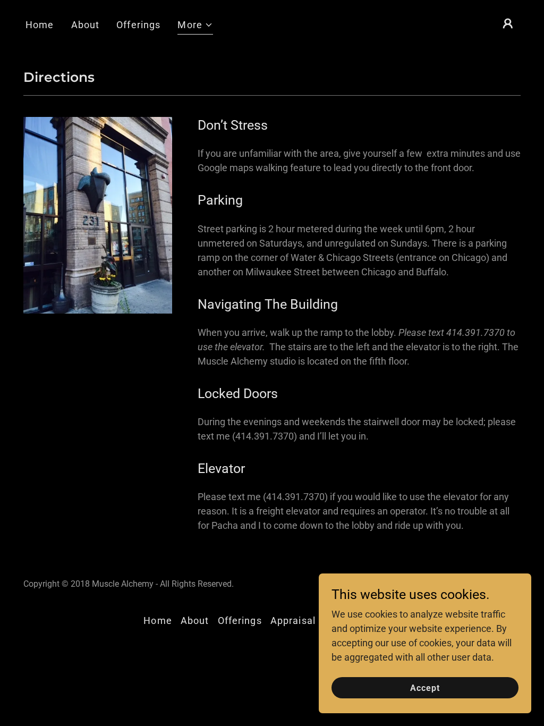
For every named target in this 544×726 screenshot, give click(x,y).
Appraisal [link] (293, 620)
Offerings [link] (138, 24)
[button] (195, 26)
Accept (425, 688)
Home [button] (157, 620)
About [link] (85, 24)
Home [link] (40, 24)
